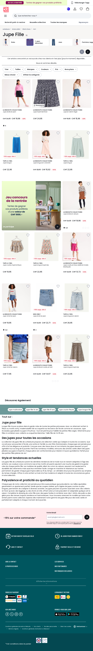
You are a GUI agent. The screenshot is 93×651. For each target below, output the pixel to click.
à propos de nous (11, 566)
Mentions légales (14, 629)
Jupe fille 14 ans (32, 410)
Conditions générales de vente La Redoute (17, 626)
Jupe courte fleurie (66, 410)
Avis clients (37, 626)
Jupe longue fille (84, 410)
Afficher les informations (46, 581)
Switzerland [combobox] (81, 626)
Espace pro (83, 22)
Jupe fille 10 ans (49, 410)
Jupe (34, 29)
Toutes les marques (58, 22)
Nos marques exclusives (63, 571)
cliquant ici (77, 523)
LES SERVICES (59, 562)
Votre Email (51, 513)
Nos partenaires (61, 566)
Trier (7, 69)
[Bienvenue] (75, 9)
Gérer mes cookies (65, 626)
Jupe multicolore (15, 410)
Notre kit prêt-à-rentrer (15, 22)
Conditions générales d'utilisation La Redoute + (36, 629)
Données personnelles (50, 626)
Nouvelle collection (38, 22)
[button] (87, 9)
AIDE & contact (10, 562)
